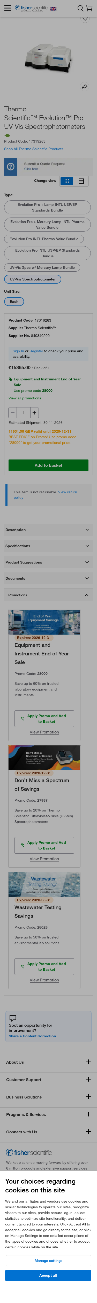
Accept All (48, 1275)
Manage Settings (48, 1260)
